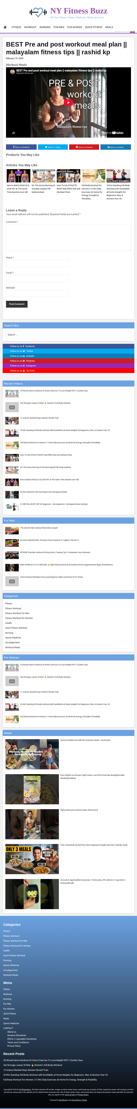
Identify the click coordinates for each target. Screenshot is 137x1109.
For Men (59, 27)
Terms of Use (70, 1095)
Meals (109, 27)
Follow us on (22, 346)
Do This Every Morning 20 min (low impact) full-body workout (43, 188)
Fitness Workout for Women (19, 618)
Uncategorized (12, 642)
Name (10, 257)
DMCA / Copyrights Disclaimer (22, 1039)
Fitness (16, 27)
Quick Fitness (93, 27)
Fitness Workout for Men (17, 613)
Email (10, 272)
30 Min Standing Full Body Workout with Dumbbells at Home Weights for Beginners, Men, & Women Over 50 (118, 192)
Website (10, 287)
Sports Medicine (13, 637)
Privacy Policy (14, 1046)
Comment (12, 221)
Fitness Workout (13, 608)
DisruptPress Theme (79, 1100)
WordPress (63, 1100)
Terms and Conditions (18, 1042)
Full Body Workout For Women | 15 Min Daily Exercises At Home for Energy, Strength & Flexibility (92, 192)
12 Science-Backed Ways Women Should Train (25, 1070)
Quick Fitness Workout (16, 628)
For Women (74, 27)
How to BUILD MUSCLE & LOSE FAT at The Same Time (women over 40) (18, 188)
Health (8, 623)
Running (45, 27)
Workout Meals (16, 64)
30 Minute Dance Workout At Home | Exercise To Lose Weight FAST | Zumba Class (43, 1060)
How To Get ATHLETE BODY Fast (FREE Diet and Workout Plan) (68, 188)
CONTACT (8, 1028)
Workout (30, 27)
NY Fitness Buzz (78, 10)
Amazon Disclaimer (16, 1035)
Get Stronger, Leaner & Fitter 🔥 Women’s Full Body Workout (32, 1065)
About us (11, 1032)
